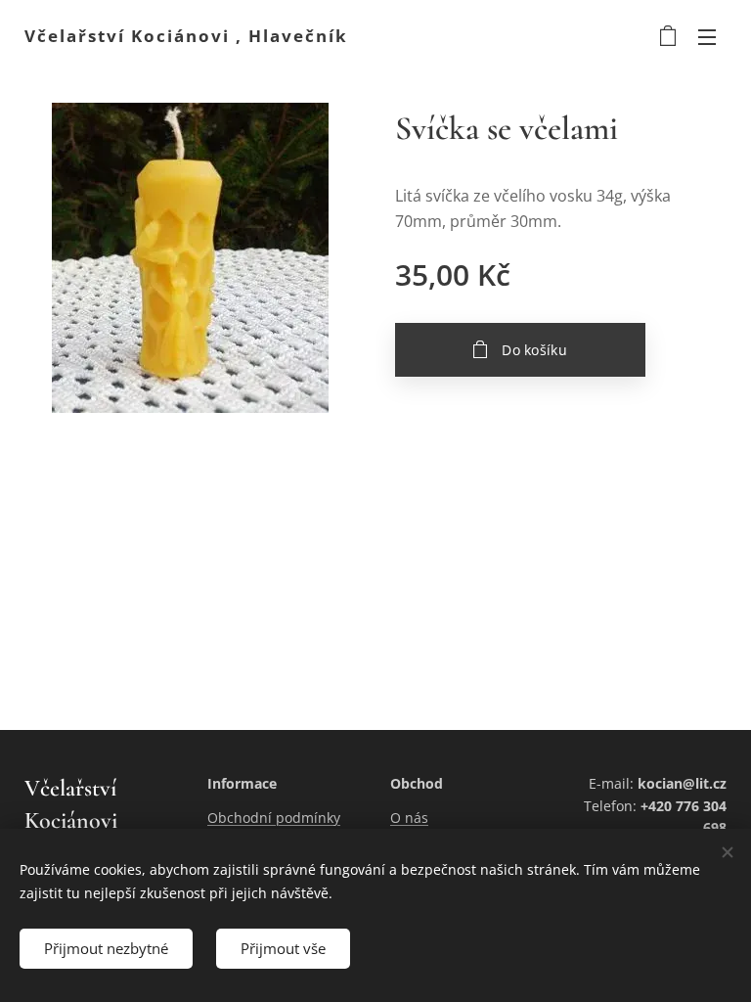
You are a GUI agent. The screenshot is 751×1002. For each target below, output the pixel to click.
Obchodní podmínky (273, 817)
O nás (409, 817)
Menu (707, 36)
